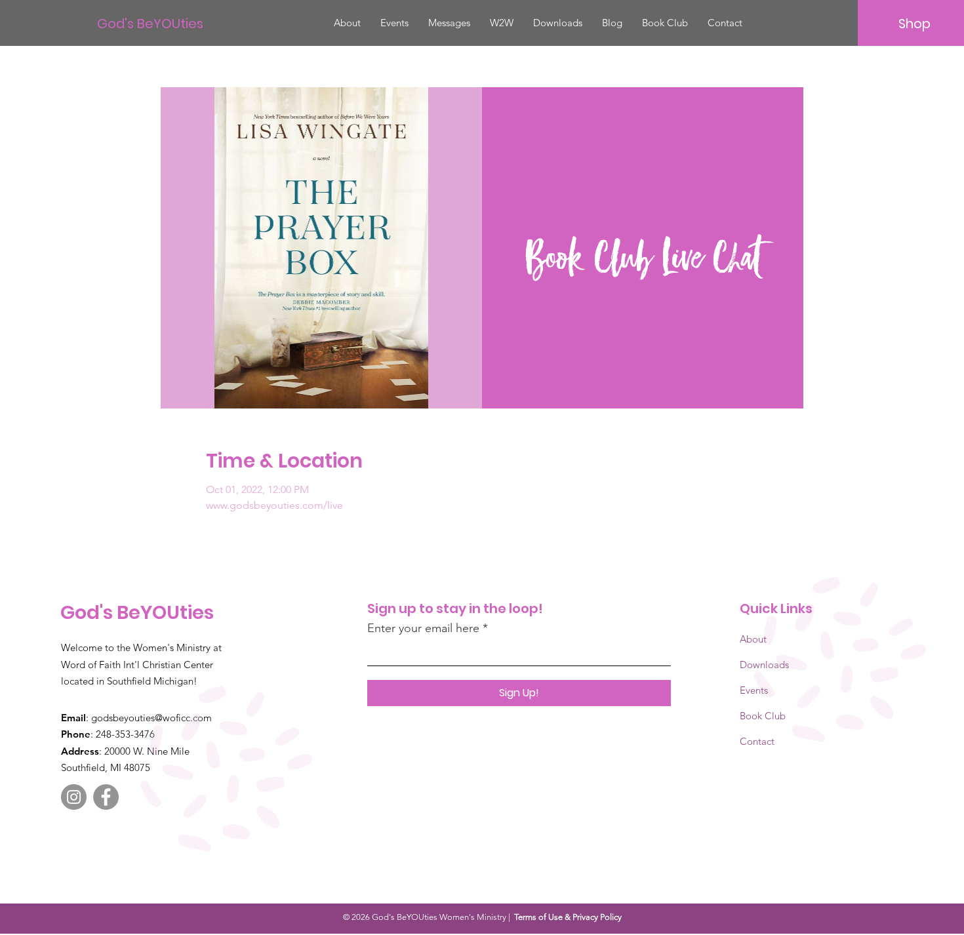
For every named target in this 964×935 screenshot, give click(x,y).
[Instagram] (74, 797)
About (753, 639)
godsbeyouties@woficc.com (151, 717)
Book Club (763, 715)
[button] (501, 23)
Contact (757, 741)
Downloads (764, 664)
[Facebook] (106, 797)
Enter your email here (423, 628)
